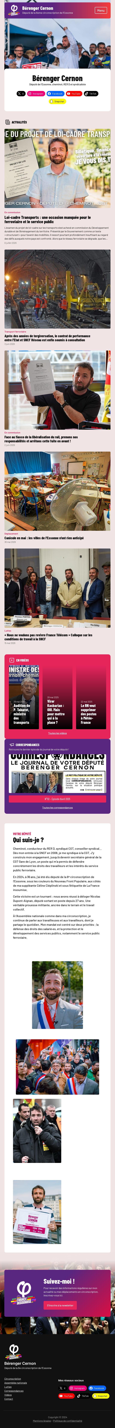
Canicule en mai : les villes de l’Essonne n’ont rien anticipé (44, 538)
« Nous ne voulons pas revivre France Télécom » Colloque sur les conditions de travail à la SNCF (48, 637)
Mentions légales (42, 1420)
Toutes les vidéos (57, 733)
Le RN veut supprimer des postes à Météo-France (88, 713)
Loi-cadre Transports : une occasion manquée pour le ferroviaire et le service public (47, 219)
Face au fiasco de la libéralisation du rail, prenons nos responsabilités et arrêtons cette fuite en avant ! (41, 439)
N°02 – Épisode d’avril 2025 (57, 799)
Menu (101, 10)
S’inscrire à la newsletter (60, 1305)
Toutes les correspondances (57, 807)
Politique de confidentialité (67, 1420)
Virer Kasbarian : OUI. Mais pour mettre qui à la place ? (56, 711)
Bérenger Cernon (20, 1363)
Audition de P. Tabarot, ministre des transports (22, 713)
